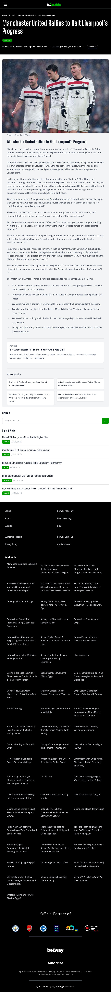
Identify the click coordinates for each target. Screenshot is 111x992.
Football (12, 15)
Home (4, 15)
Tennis (5, 467)
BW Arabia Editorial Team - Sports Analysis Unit (26, 46)
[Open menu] (5, 4)
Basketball (7, 480)
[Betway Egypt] (55, 4)
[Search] (105, 421)
